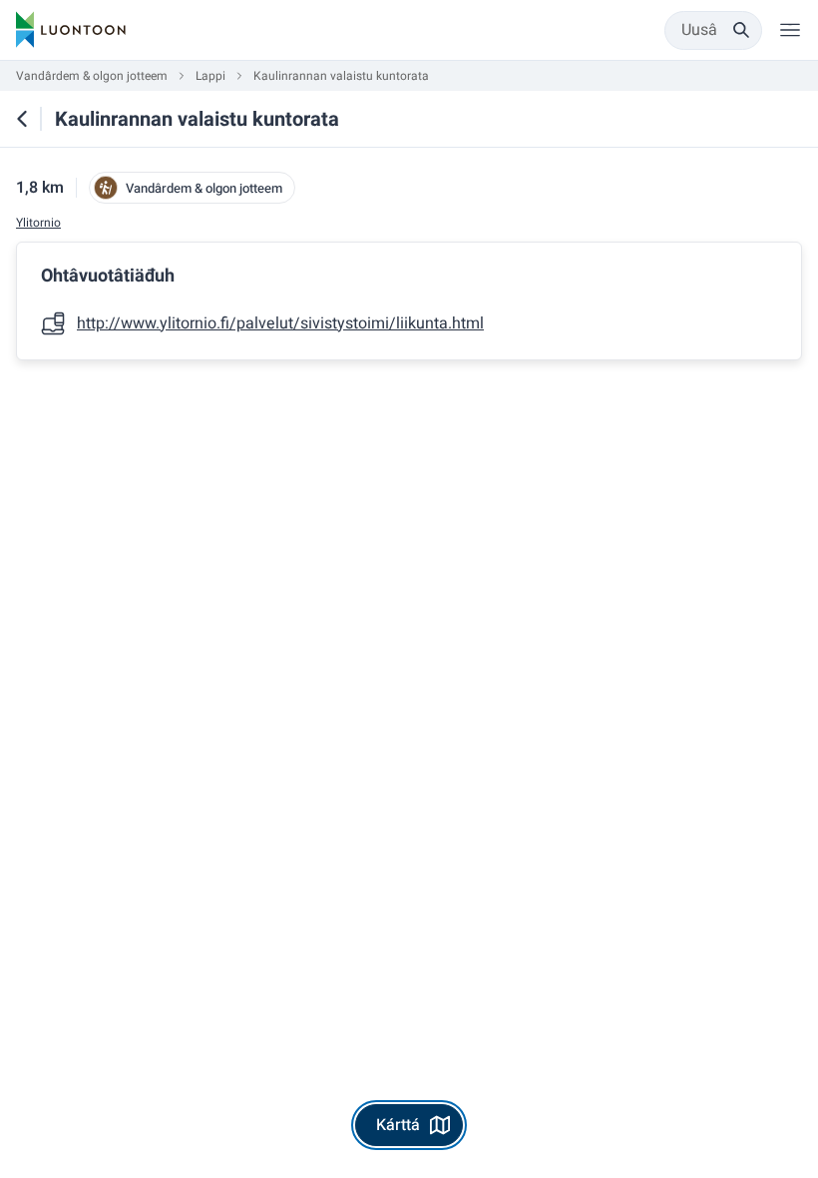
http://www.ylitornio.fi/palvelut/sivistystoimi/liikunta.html (280, 323)
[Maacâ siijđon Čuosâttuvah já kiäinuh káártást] (22, 119)
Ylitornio (38, 223)
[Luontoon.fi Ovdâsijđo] (71, 30)
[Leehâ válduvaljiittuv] (790, 30)
